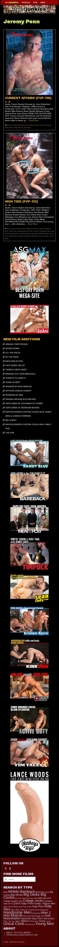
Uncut (48, 921)
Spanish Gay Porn (32, 918)
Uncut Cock (13, 923)
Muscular (26, 916)
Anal (5, 892)
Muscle (21, 236)
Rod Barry (27, 127)
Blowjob (24, 898)
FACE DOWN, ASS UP (15, 365)
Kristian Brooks (25, 233)
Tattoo (17, 921)
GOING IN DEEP (12, 382)
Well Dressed (30, 924)
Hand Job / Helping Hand (29, 910)
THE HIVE (9, 433)
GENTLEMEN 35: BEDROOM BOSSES (22, 408)
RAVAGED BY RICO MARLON (18, 386)
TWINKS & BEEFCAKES (15, 369)
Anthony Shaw (11, 228)
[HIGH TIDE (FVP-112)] (29, 166)
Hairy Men (15, 910)
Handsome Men (45, 231)
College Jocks (21, 231)
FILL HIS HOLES (12, 353)
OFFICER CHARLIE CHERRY (18, 391)
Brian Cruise (39, 228)
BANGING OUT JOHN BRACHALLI (20, 374)
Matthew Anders (44, 233)
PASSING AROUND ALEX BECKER (20, 399)
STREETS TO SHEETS (15, 378)
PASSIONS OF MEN (14, 395)
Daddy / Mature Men (44, 903)
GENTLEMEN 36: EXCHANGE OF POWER (24, 403)
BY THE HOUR (12, 357)
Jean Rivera (30, 125)
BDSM (38, 892)
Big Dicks (17, 894)
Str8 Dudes (48, 918)
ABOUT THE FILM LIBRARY (18, 932)
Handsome (44, 910)
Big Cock (45, 892)
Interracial (36, 913)
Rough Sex (39, 916)
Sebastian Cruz (36, 236)
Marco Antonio (9, 127)
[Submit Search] (5, 879)
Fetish (29, 907)
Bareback (27, 891)
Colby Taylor (13, 231)
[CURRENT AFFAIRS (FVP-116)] (29, 62)
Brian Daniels (21, 125)
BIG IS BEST (11, 420)
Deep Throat (8, 907)
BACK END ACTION (14, 361)
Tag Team (11, 921)
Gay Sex (36, 231)
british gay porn (44, 898)
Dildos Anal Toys (20, 907)
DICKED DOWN (12, 348)
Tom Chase (45, 236)
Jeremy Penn (38, 125)
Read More (34, 120)
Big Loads (18, 898)
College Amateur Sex (12, 901)
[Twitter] (6, 868)
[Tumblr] (10, 868)
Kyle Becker (47, 125)
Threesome (33, 921)
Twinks (42, 921)
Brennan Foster (11, 125)
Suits (5, 921)
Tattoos (25, 921)
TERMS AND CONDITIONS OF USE (22, 935)
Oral (33, 916)
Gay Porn (30, 231)
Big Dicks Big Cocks (28, 228)
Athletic (18, 228)
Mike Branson (19, 127)
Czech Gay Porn (23, 903)
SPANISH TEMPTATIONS (16, 344)
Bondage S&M (32, 898)
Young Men (44, 924)
